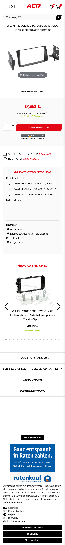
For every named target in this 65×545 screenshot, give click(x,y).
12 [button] (47, 339)
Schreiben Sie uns (47, 154)
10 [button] (40, 339)
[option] (32, 302)
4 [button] (17, 339)
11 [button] (43, 339)
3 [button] (13, 339)
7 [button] (28, 339)
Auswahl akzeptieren (32, 527)
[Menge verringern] (12, 129)
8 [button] (32, 339)
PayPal (11, 514)
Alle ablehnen (32, 533)
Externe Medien (16, 511)
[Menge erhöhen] (13, 125)
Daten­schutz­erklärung (41, 499)
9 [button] (36, 339)
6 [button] (25, 339)
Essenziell (13, 507)
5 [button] (21, 339)
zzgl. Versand (41, 113)
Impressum (17, 502)
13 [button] (51, 339)
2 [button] (9, 339)
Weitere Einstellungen (14, 521)
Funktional (13, 517)
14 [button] (55, 339)
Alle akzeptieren (32, 540)
